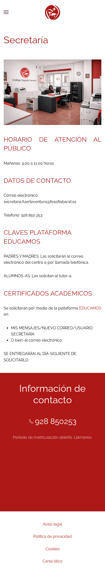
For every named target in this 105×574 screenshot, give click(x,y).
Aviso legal (52, 524)
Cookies (52, 549)
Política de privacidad (52, 536)
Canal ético (52, 561)
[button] (6, 12)
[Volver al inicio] (52, 12)
